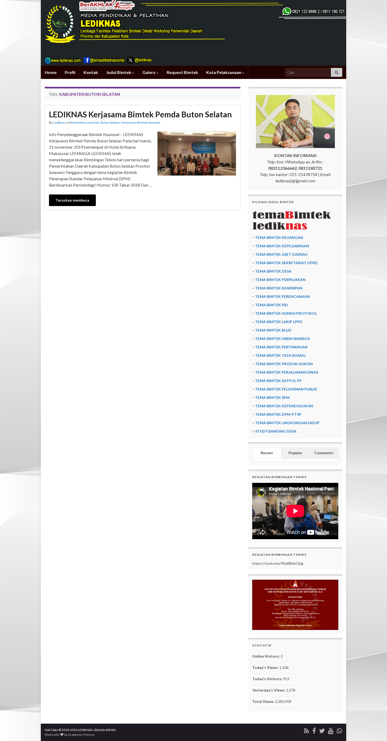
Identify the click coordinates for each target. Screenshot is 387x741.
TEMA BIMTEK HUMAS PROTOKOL (286, 313)
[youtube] (331, 730)
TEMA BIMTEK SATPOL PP (278, 380)
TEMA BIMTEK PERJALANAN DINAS (286, 372)
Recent (267, 452)
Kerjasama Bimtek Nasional (140, 122)
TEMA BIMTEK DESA (273, 271)
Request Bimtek (182, 72)
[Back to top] (375, 729)
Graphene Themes (81, 735)
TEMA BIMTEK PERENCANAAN (282, 296)
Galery (149, 72)
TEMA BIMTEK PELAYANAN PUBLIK (286, 389)
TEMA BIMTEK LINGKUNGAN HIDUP (287, 422)
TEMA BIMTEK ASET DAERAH (281, 254)
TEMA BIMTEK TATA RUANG (280, 355)
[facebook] (314, 730)
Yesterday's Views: (269, 690)
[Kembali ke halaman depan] (193, 33)
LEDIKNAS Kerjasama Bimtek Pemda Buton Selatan (140, 114)
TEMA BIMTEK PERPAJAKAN (280, 279)
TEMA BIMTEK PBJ (271, 305)
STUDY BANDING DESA (275, 431)
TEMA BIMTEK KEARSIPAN (278, 288)
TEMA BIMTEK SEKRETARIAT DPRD (286, 263)
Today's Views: (265, 667)
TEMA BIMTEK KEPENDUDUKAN (284, 406)
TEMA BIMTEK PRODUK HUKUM (284, 364)
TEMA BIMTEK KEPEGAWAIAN (282, 246)
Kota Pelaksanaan (224, 72)
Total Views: (263, 701)
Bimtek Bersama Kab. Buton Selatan (95, 122)
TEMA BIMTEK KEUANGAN (279, 237)
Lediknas (59, 122)
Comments (324, 452)
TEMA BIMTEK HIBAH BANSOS (282, 338)
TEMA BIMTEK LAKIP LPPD (278, 321)
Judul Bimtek (119, 72)
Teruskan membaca (72, 200)
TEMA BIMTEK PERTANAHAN (281, 347)
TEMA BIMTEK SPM (272, 397)
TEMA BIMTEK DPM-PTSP (278, 414)
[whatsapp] (339, 730)
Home (51, 72)
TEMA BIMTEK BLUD (273, 330)
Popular (295, 452)
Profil (70, 72)
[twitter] (322, 730)
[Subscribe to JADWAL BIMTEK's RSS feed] (306, 730)
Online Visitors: (266, 656)
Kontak (90, 72)
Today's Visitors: (267, 679)
